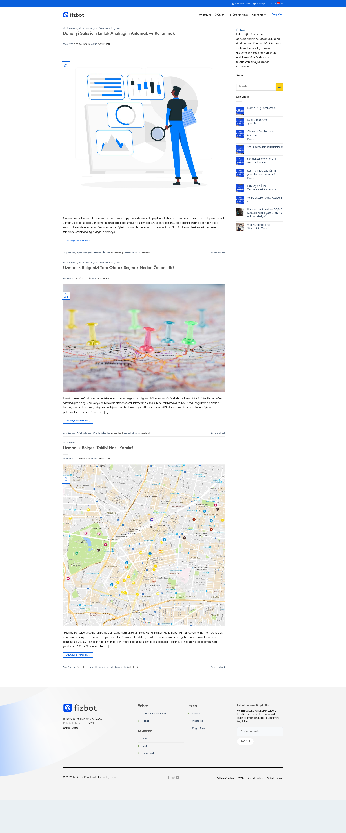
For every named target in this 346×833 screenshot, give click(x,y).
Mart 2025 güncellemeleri (262, 108)
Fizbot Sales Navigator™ (155, 713)
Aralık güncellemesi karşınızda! (265, 147)
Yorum (250, 139)
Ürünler (219, 14)
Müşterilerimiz (239, 14)
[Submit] (279, 86)
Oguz (94, 44)
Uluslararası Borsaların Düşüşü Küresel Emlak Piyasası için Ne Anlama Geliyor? (264, 213)
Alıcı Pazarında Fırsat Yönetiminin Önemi (259, 227)
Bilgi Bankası (70, 29)
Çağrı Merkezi (199, 728)
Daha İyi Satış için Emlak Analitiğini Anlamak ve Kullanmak (119, 33)
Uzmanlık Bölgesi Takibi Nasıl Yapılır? (98, 448)
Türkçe (273, 4)
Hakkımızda (149, 753)
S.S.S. (145, 746)
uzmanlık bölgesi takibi (117, 667)
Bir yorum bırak (218, 253)
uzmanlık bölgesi (132, 253)
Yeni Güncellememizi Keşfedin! (265, 197)
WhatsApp (197, 721)
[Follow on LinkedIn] (177, 777)
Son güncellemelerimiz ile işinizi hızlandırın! (261, 160)
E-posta (196, 713)
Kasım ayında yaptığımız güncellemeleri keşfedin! (261, 172)
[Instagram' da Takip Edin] (173, 777)
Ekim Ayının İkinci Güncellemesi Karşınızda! (261, 188)
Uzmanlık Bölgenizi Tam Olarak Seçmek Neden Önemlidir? (118, 268)
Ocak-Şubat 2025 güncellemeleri (257, 122)
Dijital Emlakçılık (88, 29)
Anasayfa (205, 14)
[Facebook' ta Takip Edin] (168, 777)
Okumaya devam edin (78, 240)
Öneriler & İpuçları (109, 29)
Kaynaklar (258, 14)
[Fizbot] (74, 14)
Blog (145, 738)
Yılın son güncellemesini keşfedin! (260, 133)
